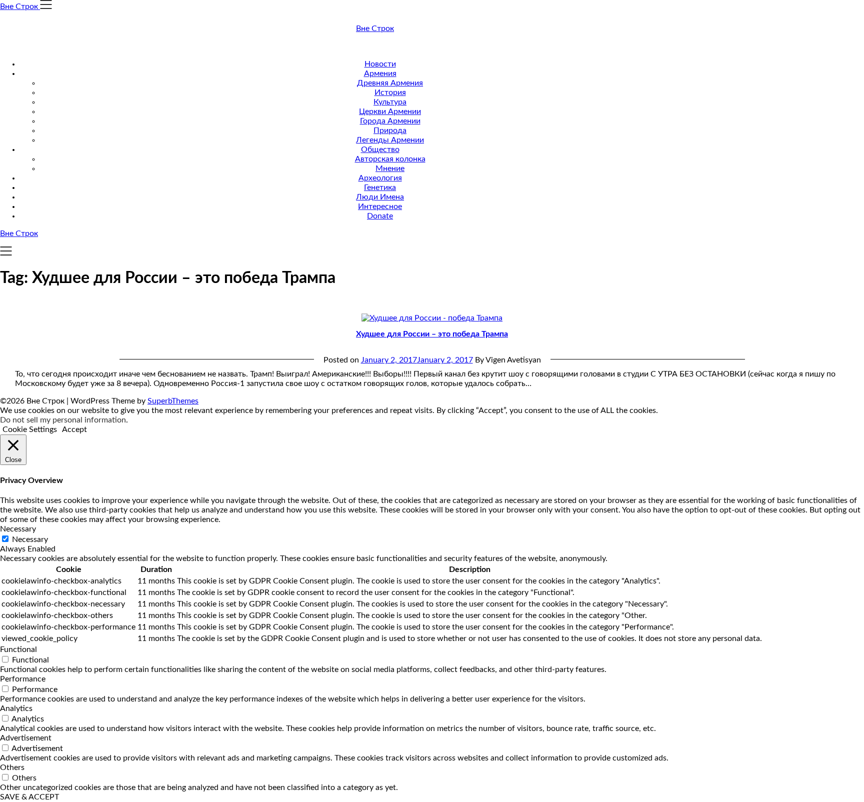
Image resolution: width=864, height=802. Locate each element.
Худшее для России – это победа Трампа (432, 334)
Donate (380, 216)
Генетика (380, 188)
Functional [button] (18, 650)
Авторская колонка (390, 159)
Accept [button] (74, 430)
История (390, 92)
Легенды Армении (390, 140)
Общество (380, 150)
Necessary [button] (18, 529)
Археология (380, 178)
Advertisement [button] (26, 738)
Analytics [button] (16, 708)
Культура (390, 102)
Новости (380, 64)
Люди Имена (380, 197)
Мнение (390, 168)
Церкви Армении (390, 112)
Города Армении (390, 121)
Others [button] (12, 768)
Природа (390, 130)
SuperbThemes (173, 401)
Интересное (380, 206)
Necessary (30, 540)
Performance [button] (23, 679)
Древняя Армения (390, 83)
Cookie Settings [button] (29, 430)
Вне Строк (375, 28)
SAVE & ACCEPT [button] (29, 797)
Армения (380, 74)
